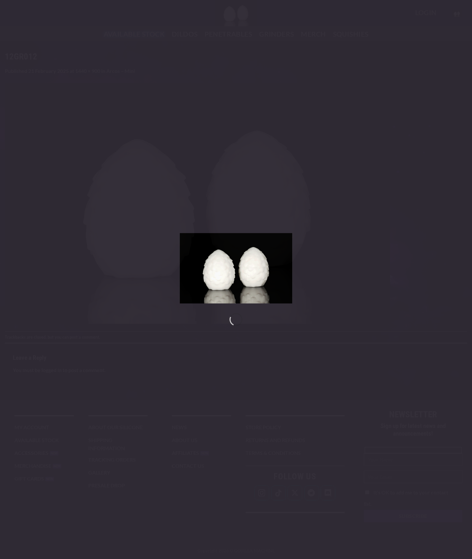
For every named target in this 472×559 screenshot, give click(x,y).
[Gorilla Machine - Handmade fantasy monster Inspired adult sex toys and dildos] (236, 268)
